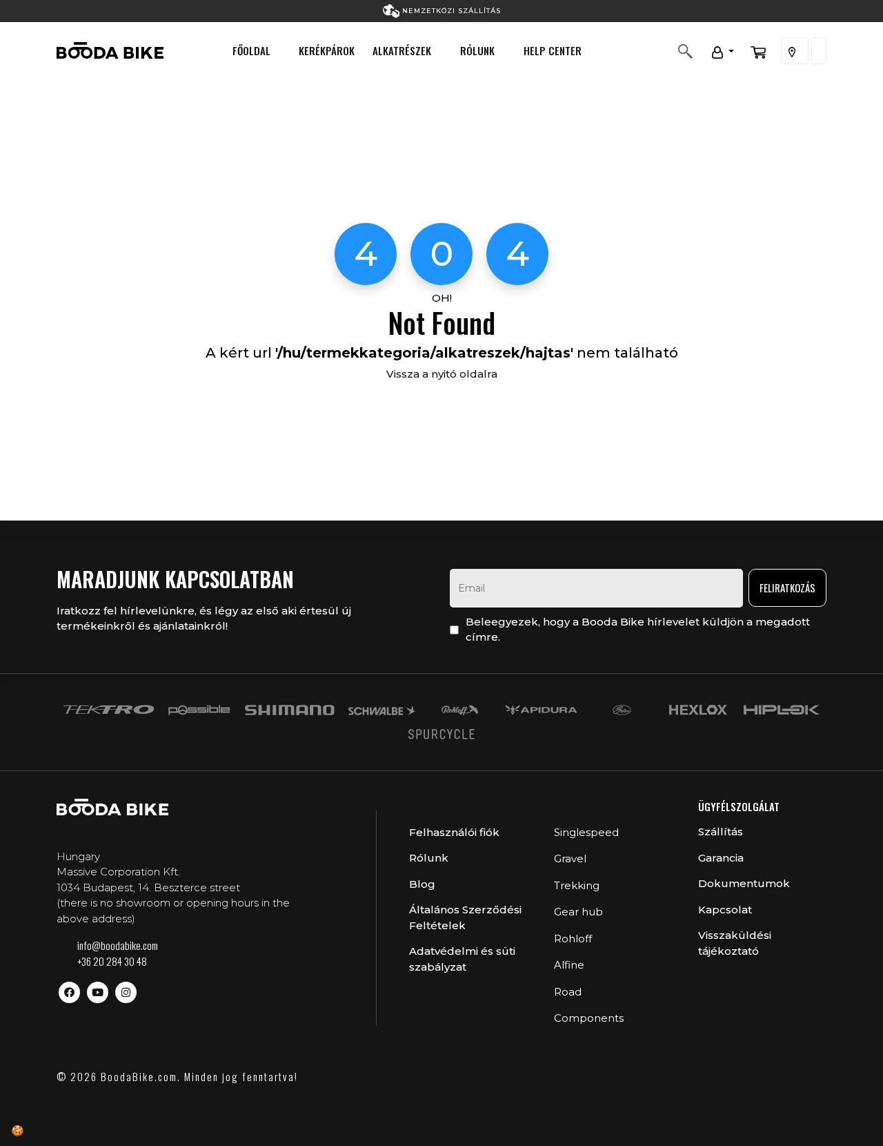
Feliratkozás (787, 587)
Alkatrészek (402, 50)
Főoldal (251, 50)
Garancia (721, 857)
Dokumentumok (744, 883)
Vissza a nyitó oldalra (441, 373)
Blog (422, 884)
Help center (553, 50)
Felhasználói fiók (454, 832)
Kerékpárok (327, 50)
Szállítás (720, 831)
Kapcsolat (725, 909)
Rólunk (477, 50)
